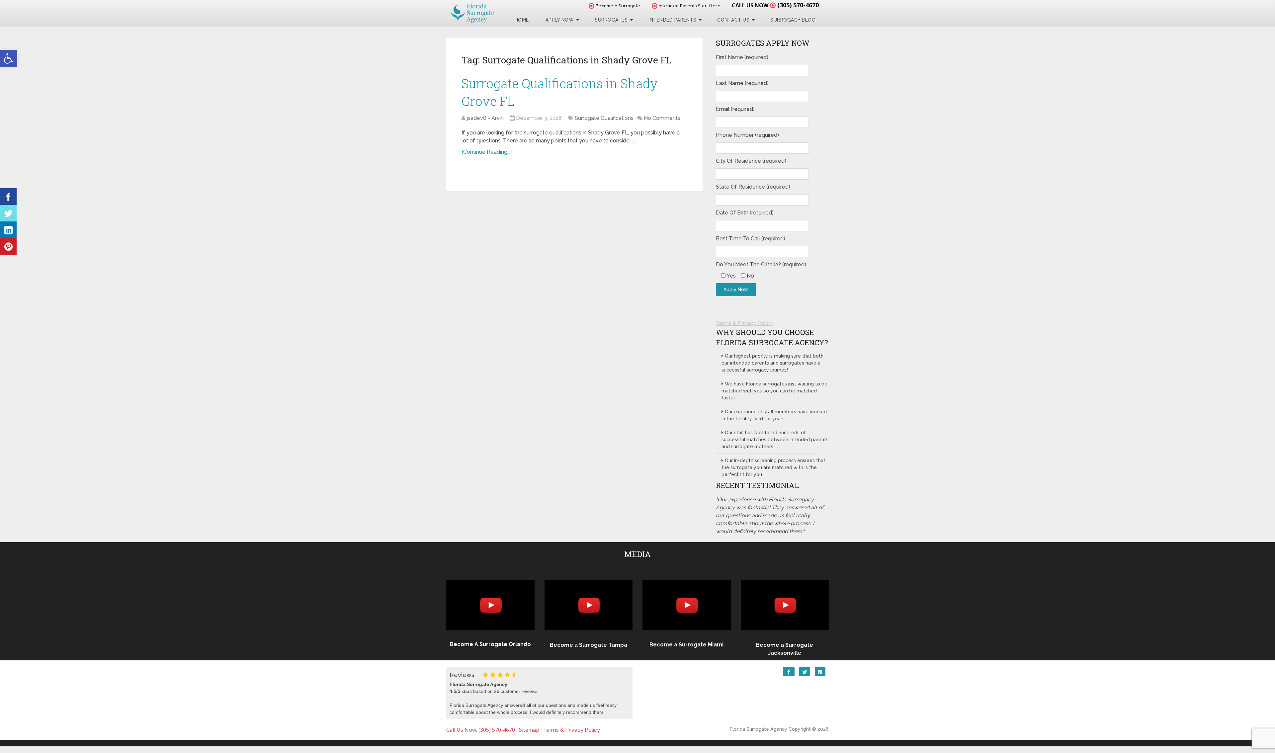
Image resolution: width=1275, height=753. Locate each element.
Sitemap (529, 729)
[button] (8, 58)
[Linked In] (8, 229)
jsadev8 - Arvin (485, 118)
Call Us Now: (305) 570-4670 (480, 729)
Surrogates (611, 20)
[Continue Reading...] (487, 152)
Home (522, 20)
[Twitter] (8, 213)
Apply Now (560, 20)
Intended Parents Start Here (689, 5)
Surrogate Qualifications (604, 118)
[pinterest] (8, 246)
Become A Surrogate (617, 5)
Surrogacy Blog (792, 20)
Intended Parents (672, 20)
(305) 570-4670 (798, 5)
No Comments (662, 118)
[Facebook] (8, 196)
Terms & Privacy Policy (744, 323)
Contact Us (733, 20)
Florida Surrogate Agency (758, 729)
